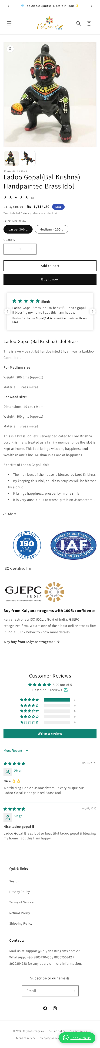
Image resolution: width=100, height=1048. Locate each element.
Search (14, 881)
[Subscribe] (73, 990)
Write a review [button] (50, 733)
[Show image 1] (11, 158)
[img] (14, 763)
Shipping (26, 213)
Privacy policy (78, 1031)
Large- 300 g (18, 229)
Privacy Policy (19, 892)
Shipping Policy (20, 923)
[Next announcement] (91, 6)
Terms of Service (21, 902)
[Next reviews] (93, 311)
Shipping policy (49, 1038)
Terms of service (25, 1038)
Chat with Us (80, 1038)
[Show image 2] (28, 158)
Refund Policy (19, 913)
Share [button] (12, 514)
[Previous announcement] (8, 6)
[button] (9, 23)
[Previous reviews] (7, 311)
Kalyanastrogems (33, 1030)
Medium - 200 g (51, 229)
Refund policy (57, 1031)
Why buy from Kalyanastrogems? (29, 641)
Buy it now (50, 279)
